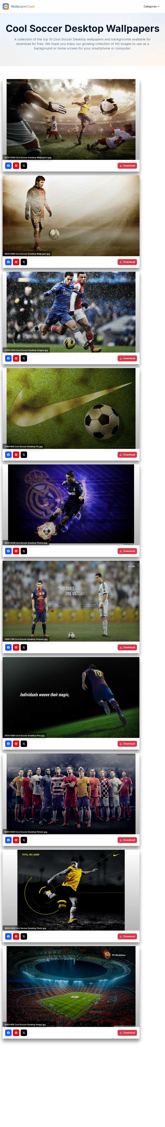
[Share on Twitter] (24, 165)
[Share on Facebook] (8, 165)
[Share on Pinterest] (16, 165)
